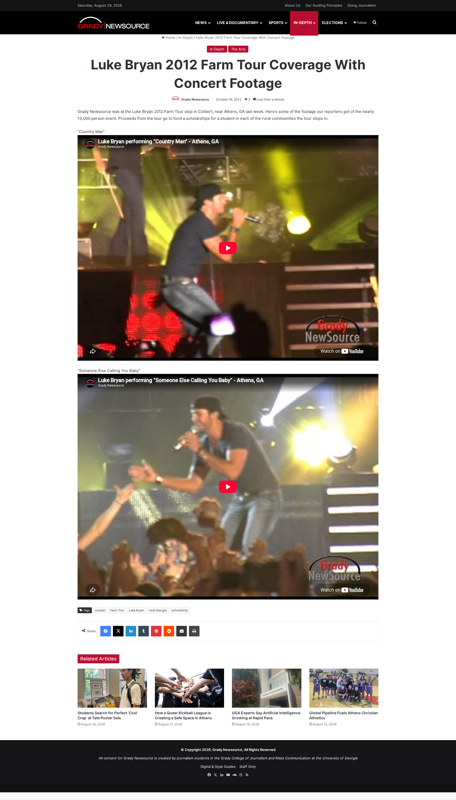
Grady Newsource (195, 99)
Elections (332, 22)
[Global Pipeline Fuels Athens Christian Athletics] (344, 688)
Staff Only (247, 766)
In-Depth (303, 22)
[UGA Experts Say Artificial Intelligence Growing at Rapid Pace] (266, 688)
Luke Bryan (136, 610)
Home (170, 37)
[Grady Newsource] (114, 22)
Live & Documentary (237, 22)
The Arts (238, 49)
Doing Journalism (362, 5)
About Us (292, 5)
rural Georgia (158, 610)
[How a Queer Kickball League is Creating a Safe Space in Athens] (189, 688)
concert (100, 610)
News (201, 22)
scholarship (180, 610)
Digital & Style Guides (218, 766)
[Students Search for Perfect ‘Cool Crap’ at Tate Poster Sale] (112, 688)
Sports (276, 22)
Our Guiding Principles (324, 5)
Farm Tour (117, 610)
